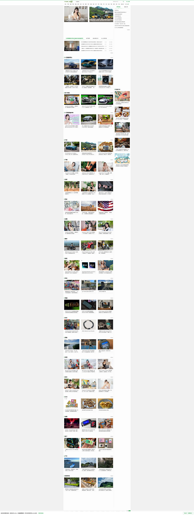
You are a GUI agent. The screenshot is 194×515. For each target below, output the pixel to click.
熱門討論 (118, 6)
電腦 (75, 4)
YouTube (126, 4)
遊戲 (91, 4)
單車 (88, 4)
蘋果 (78, 4)
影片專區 (67, 93)
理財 (111, 4)
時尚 (98, 4)
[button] (78, 44)
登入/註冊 (128, 1)
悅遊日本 (122, 4)
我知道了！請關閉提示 (188, 513)
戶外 (103, 4)
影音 (81, 4)
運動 (101, 4)
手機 (68, 4)
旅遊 (109, 4)
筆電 (73, 4)
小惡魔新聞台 (68, 57)
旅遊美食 (67, 476)
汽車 (83, 4)
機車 (86, 4)
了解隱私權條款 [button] (40, 513)
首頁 (65, 4)
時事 (116, 4)
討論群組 (77, 1)
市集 (119, 4)
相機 (70, 4)
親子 (96, 4)
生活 (106, 4)
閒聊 (114, 4)
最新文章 (126, 6)
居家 (93, 4)
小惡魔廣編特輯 (69, 112)
